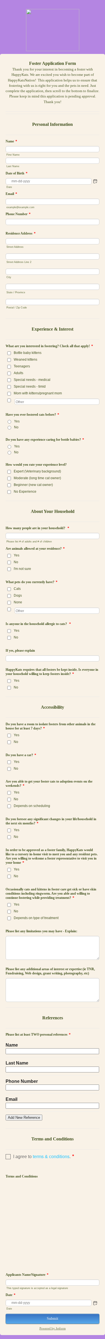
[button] (95, 181)
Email (11, 194)
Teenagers (22, 366)
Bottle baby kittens (27, 353)
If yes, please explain (20, 651)
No (16, 427)
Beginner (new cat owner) (33, 485)
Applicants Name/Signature (27, 1275)
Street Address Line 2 (18, 261)
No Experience (25, 492)
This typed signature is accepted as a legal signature (37, 1288)
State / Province (15, 292)
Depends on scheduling (32, 806)
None (18, 602)
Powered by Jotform (52, 1328)
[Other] (14, 400)
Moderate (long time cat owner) (37, 478)
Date (9, 186)
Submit (52, 1319)
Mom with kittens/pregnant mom (38, 393)
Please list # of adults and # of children (29, 541)
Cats (17, 589)
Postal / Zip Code (16, 307)
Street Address (15, 246)
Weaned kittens (25, 360)
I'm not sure (22, 569)
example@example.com (20, 207)
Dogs (18, 595)
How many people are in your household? (37, 528)
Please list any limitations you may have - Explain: (41, 931)
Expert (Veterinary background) (37, 471)
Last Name (12, 166)
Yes (17, 421)
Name (11, 141)
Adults (18, 373)
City (8, 277)
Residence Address (21, 233)
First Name (13, 154)
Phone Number (18, 214)
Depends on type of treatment (36, 918)
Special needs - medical (32, 380)
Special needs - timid (30, 386)
